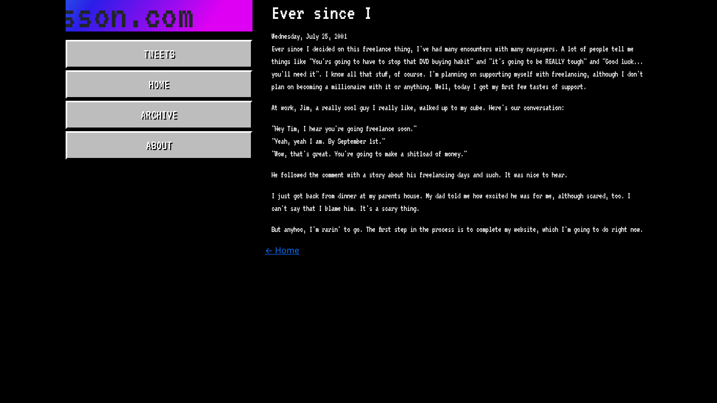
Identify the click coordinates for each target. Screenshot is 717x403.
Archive (159, 115)
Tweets (159, 54)
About (159, 145)
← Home (282, 250)
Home (159, 84)
